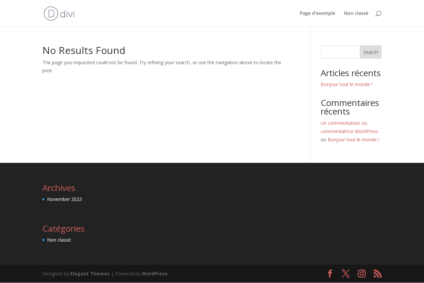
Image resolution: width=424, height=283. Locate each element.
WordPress (155, 273)
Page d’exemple (317, 13)
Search (370, 52)
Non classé (356, 13)
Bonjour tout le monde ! (346, 84)
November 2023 (64, 199)
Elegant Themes (90, 273)
